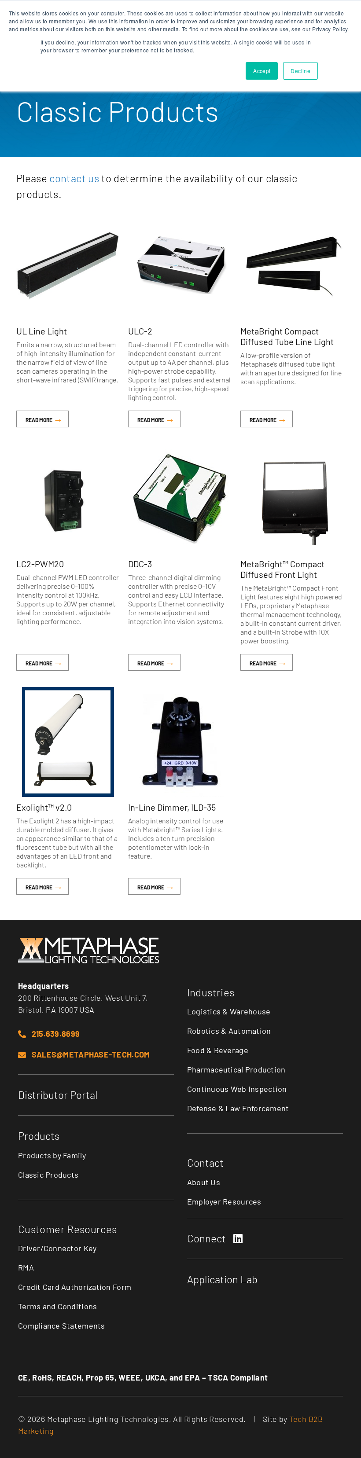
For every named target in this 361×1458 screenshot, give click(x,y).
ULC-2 (140, 331)
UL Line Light (41, 331)
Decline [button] (300, 70)
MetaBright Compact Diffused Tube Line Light (287, 336)
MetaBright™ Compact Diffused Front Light (282, 569)
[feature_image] (68, 266)
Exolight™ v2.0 (44, 807)
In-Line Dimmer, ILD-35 (172, 807)
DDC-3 (140, 563)
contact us (74, 178)
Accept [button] (261, 70)
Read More (39, 420)
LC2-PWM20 (40, 563)
